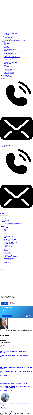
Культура (5, 65)
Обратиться (25, 329)
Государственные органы (7, 262)
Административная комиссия (8, 70)
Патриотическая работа (7, 253)
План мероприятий (6, 34)
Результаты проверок (7, 60)
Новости (3, 35)
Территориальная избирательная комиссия (10, 49)
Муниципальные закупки (7, 259)
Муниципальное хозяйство (8, 249)
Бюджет (5, 51)
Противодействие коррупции (8, 59)
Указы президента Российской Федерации (10, 56)
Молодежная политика (7, 252)
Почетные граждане (7, 240)
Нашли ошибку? (4, 408)
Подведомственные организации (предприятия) (11, 77)
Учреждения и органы (5, 75)
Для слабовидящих (3, 213)
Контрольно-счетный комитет (8, 50)
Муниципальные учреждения (8, 76)
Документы (3, 36)
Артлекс (15, 414)
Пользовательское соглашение (6, 409)
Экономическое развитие (7, 63)
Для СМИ (3, 407)
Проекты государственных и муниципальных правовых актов (13, 223)
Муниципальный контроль (8, 71)
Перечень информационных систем (9, 246)
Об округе (3, 41)
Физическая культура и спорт (8, 66)
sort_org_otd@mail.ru (9, 412)
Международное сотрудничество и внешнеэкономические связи (13, 52)
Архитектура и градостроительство (9, 73)
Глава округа (6, 46)
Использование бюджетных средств (9, 243)
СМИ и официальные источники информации (10, 54)
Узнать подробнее (3, 345)
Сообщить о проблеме (3, 146)
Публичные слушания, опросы (8, 236)
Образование (6, 64)
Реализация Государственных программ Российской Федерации (13, 74)
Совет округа (6, 45)
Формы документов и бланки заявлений (10, 39)
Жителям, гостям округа (7, 43)
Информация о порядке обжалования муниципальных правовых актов (14, 40)
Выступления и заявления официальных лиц (10, 48)
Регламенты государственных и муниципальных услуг (12, 224)
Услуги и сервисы (4, 32)
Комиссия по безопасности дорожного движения (11, 256)
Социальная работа (6, 68)
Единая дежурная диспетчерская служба (10, 53)
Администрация (6, 47)
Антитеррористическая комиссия (9, 69)
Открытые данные (6, 220)
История (5, 44)
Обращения (5, 233)
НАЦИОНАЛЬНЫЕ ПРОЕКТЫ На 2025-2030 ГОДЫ (12, 57)
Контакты (3, 78)
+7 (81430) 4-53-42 (3, 412)
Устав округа (6, 227)
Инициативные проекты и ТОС (8, 58)
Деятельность (4, 55)
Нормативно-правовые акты (8, 37)
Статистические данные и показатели (9, 61)
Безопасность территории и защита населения (10, 62)
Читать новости (2, 405)
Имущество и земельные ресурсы (9, 72)
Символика (5, 230)
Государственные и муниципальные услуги (10, 33)
